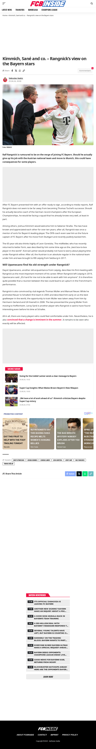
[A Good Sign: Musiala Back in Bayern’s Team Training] (48, 617)
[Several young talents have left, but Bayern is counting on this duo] (48, 632)
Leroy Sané (68, 460)
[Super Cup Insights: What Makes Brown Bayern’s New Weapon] (11, 389)
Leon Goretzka (57, 460)
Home (4, 15)
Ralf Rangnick (79, 460)
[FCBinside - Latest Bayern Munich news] (48, 3)
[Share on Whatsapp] (20, 71)
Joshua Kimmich (32, 460)
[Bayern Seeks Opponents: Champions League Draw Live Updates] (48, 653)
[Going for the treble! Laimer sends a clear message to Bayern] (11, 378)
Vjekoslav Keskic (16, 78)
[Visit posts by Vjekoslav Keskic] (5, 79)
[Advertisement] (48, 36)
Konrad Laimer (45, 460)
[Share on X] (16, 71)
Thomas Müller (8, 464)
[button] (4, 4)
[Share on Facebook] (12, 71)
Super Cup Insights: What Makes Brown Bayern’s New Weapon (49, 388)
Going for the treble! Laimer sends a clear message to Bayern (48, 376)
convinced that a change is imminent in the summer (34, 319)
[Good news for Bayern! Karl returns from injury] (48, 661)
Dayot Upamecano (18, 460)
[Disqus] (48, 514)
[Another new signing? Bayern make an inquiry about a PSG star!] (48, 610)
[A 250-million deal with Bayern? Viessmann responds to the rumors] (48, 624)
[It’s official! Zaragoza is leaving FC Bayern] (48, 603)
